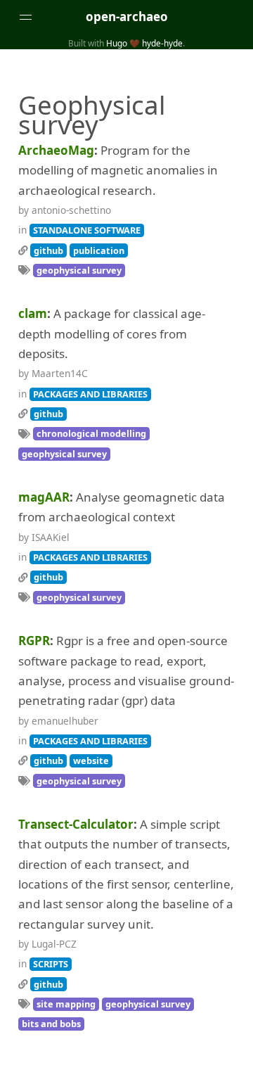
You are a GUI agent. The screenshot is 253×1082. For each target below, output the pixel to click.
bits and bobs (51, 1023)
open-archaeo (127, 16)
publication (98, 250)
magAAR (44, 497)
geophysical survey (79, 270)
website (91, 760)
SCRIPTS (50, 963)
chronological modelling (91, 433)
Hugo (116, 43)
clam (32, 313)
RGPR (34, 640)
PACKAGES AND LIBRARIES (90, 394)
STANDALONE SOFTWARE (87, 230)
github (48, 250)
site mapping (66, 1004)
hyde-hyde (162, 43)
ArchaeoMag (56, 150)
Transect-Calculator (76, 824)
